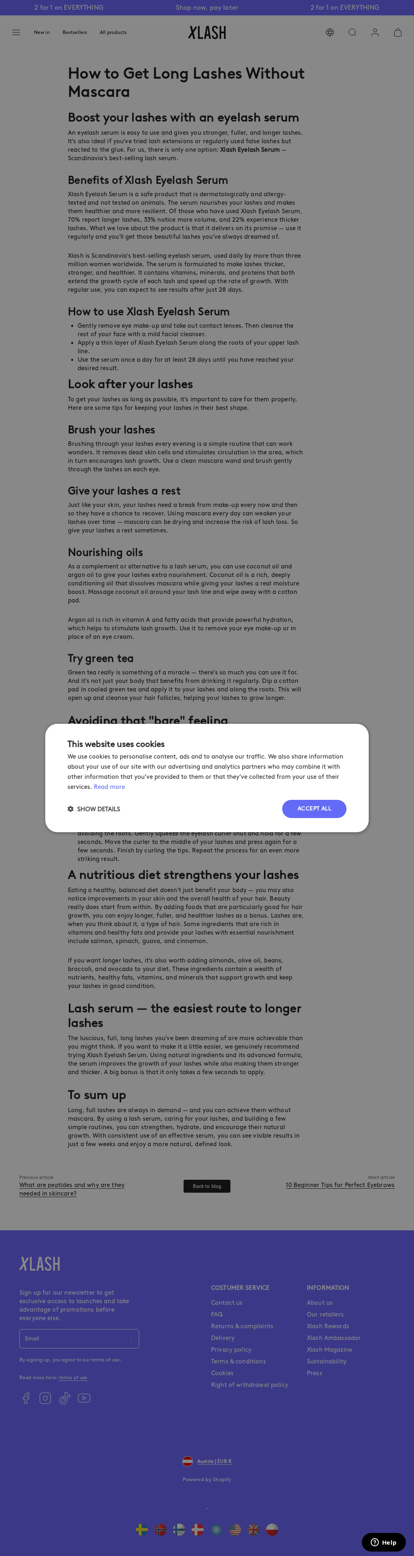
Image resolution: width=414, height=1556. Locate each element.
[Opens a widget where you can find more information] (383, 1543)
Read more (109, 787)
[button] (94, 809)
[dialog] (207, 778)
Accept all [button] (314, 808)
